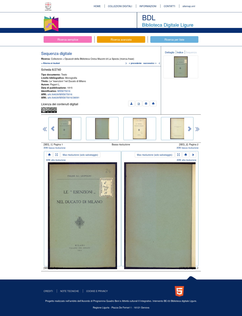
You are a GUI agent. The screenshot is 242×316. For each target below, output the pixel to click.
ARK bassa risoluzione (54, 147)
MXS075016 (63, 91)
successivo (149, 63)
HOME (97, 6)
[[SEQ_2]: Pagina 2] (102, 128)
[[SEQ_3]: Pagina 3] (139, 128)
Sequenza (191, 52)
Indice (180, 52)
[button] (53, 128)
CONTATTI (169, 6)
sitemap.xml (189, 6)
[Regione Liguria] (48, 4)
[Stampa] (153, 103)
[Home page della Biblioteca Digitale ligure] (51, 16)
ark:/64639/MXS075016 (60, 94)
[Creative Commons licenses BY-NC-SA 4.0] (49, 109)
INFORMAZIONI (147, 6)
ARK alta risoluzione (56, 159)
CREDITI (48, 291)
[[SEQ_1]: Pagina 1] (65, 128)
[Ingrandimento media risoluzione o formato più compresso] (56, 155)
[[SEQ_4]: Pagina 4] (177, 128)
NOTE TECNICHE (69, 291)
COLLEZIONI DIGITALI (120, 6)
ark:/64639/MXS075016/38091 (64, 97)
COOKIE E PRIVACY (97, 291)
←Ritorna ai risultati (50, 63)
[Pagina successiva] (193, 155)
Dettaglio (169, 52)
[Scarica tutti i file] (131, 103)
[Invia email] (146, 103)
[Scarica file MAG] (138, 103)
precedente (136, 63)
